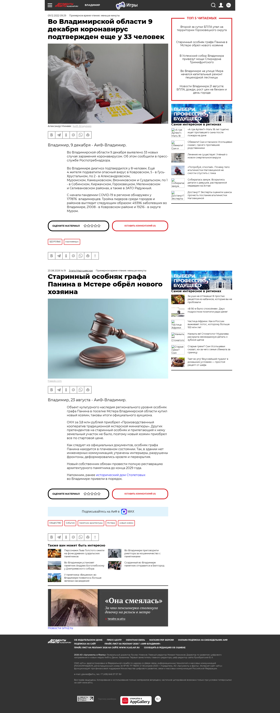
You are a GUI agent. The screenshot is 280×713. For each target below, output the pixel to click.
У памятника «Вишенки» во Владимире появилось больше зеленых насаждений (82, 577)
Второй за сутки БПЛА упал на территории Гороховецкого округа (202, 28)
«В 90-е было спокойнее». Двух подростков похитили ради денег (208, 310)
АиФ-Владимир (82, 126)
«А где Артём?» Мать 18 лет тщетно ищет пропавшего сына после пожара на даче (208, 132)
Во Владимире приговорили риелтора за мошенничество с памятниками (142, 553)
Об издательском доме (88, 640)
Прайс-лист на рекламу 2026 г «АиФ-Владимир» (133, 644)
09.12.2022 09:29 (57, 15)
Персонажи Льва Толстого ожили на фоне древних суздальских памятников (84, 553)
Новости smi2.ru (60, 628)
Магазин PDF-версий (161, 640)
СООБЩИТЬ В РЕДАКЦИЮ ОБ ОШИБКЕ (165, 647)
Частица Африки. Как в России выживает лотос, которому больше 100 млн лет (209, 324)
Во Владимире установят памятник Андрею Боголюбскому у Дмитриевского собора (84, 565)
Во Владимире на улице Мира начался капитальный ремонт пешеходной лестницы (201, 74)
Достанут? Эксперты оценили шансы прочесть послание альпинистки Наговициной (210, 195)
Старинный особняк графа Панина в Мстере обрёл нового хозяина (201, 44)
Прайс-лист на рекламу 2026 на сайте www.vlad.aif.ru (107, 647)
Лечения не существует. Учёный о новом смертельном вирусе (207, 156)
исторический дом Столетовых (120, 475)
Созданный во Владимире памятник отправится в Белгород (144, 564)
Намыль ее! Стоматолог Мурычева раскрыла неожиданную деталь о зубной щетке (208, 336)
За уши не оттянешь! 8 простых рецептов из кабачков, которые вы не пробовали (210, 299)
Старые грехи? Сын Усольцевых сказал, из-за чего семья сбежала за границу (209, 349)
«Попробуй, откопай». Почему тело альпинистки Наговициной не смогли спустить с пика (209, 170)
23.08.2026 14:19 (57, 270)
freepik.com (55, 381)
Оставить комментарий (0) (140, 226)
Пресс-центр (114, 640)
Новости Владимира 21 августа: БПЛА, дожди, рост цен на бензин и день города (202, 89)
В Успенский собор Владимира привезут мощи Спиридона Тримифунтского (202, 59)
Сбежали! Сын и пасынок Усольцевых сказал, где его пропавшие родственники (210, 144)
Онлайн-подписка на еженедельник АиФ (203, 640)
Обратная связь (135, 640)
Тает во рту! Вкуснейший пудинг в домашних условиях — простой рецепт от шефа (208, 361)
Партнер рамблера (107, 699)
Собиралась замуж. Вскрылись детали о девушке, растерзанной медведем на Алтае (207, 182)
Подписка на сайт (85, 644)
